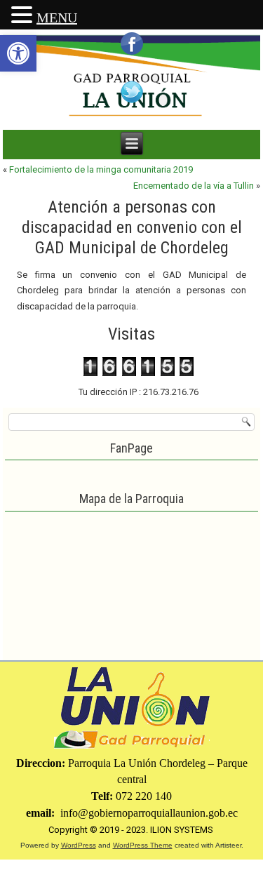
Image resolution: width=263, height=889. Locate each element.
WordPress (78, 845)
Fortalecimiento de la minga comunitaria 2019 (101, 169)
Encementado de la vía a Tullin (193, 185)
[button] (18, 53)
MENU (56, 17)
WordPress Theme (143, 845)
